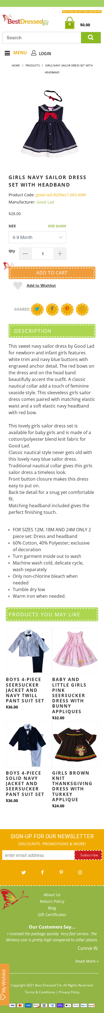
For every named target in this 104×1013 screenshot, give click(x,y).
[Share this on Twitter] (37, 309)
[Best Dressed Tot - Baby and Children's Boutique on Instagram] (80, 874)
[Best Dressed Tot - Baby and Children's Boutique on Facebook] (43, 874)
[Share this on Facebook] (52, 309)
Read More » (87, 961)
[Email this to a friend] (82, 309)
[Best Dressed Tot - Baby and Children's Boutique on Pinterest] (61, 874)
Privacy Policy (69, 992)
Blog (52, 908)
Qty (12, 250)
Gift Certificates (52, 914)
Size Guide (57, 226)
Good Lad (45, 202)
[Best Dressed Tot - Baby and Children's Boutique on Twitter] (24, 874)
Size (12, 225)
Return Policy (52, 901)
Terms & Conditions (40, 992)
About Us (52, 894)
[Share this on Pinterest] (67, 309)
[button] (34, 285)
